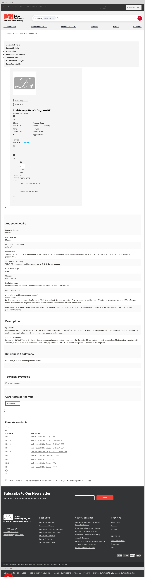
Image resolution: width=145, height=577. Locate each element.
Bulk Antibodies (47, 522)
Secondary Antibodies (47, 542)
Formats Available (13, 64)
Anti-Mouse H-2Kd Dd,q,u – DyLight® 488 (47, 440)
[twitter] (7, 525)
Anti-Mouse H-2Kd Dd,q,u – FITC (44, 467)
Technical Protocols (14, 57)
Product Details (12, 48)
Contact (114, 526)
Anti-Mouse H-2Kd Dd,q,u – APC (43, 463)
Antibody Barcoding (82, 538)
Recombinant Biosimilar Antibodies (51, 529)
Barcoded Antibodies (46, 526)
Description (11, 51)
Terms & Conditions (118, 541)
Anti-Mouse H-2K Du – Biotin (44, 459)
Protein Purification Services (85, 548)
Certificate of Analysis (15, 61)
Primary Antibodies (45, 539)
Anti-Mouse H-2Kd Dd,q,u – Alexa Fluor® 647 (49, 452)
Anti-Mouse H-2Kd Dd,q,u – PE (43, 436)
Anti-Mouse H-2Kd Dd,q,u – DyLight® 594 (47, 448)
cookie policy (129, 573)
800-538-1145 (17, 6)
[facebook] (4, 525)
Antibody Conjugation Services (86, 531)
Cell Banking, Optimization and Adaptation (90, 541)
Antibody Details (13, 45)
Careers (114, 529)
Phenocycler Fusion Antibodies (50, 532)
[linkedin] (11, 525)
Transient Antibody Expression (85, 544)
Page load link (6, 568)
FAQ (112, 547)
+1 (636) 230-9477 (11, 529)
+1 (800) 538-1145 (11, 532)
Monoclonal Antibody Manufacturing (87, 535)
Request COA (12, 403)
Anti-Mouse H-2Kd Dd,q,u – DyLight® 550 (47, 444)
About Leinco (115, 522)
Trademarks (115, 544)
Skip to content (7, 2)
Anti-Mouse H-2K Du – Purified (45, 455)
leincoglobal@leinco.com (35, 6)
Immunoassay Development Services (88, 528)
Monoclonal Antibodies (47, 536)
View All (25, 142)
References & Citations (15, 54)
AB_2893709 (16, 290)
